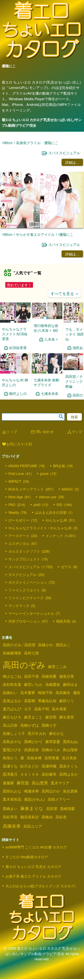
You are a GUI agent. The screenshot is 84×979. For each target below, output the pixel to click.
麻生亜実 (66, 769)
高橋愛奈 (52, 736)
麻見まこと (33, 769)
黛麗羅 (8, 835)
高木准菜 (59, 761)
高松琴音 (10, 869)
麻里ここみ (57, 719)
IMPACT (14, 534)
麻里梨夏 (52, 794)
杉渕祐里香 (18, 400)
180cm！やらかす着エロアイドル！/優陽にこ (37, 286)
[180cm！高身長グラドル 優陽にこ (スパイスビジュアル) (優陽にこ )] (42, 188)
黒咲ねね (70, 794)
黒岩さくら (68, 818)
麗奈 (76, 745)
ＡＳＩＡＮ (29, 826)
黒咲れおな (12, 843)
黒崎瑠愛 (67, 861)
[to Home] (42, 58)
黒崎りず (49, 777)
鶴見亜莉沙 (29, 869)
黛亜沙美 (66, 728)
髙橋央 (47, 869)
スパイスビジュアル (64, 205)
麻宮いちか (33, 736)
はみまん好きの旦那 (51, 565)
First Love (16, 526)
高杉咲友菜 (12, 736)
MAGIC (67, 542)
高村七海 (31, 705)
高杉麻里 (49, 826)
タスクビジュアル (22, 627)
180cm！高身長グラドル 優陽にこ (30, 195)
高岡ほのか (51, 843)
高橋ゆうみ (51, 802)
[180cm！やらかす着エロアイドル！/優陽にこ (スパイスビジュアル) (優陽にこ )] (42, 279)
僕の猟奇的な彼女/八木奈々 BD (46, 380)
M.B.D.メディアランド (26, 542)
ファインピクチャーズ (26, 650)
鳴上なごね (12, 728)
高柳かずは (29, 777)
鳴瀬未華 (31, 843)
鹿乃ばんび (12, 761)
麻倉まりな (31, 860)
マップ (74, 484)
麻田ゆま (70, 736)
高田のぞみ (24, 717)
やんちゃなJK (56, 573)
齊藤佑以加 (47, 753)
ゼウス (66, 619)
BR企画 (59, 518)
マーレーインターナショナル (31, 666)
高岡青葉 (51, 810)
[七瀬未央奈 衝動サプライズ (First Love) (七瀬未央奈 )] (47, 425)
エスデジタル (18, 596)
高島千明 (41, 761)
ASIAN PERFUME (22, 518)
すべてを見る (65, 346)
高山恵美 (40, 835)
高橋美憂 (49, 728)
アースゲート (18, 588)
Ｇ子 (27, 761)
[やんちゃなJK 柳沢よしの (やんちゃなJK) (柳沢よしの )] (15, 424)
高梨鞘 (29, 753)
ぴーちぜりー (18, 573)
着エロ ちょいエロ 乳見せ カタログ (33, 919)
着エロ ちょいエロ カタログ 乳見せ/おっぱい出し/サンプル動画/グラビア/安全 (41, 122)
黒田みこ (63, 697)
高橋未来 (12, 878)
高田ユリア (32, 878)
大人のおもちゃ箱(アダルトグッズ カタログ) (40, 938)
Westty (13, 565)
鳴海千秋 (45, 745)
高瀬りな (10, 818)
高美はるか (12, 753)
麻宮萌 (50, 769)
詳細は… (72, 214)
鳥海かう (10, 810)
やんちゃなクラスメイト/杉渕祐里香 (15, 386)
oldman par (47, 549)
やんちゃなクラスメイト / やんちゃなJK (40, 580)
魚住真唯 (70, 843)
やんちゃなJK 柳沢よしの (15, 435)
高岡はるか (68, 826)
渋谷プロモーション (24, 674)
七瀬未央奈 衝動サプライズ (46, 435)
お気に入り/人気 (17, 497)
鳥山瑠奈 (70, 802)
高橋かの (45, 697)
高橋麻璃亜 (12, 705)
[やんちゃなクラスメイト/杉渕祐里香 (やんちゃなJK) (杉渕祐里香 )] (15, 374)
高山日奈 (10, 777)
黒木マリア (60, 835)
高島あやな (12, 794)
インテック (54, 588)
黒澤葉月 (10, 826)
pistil (36, 557)
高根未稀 (34, 810)
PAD (11, 557)
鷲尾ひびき (12, 802)
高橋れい (10, 745)
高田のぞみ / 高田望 (19, 697)
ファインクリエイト (24, 643)
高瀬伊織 (49, 818)
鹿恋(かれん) (34, 851)
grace (44, 526)
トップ (9, 484)
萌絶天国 (63, 674)
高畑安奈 (31, 802)
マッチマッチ (18, 658)
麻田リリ (66, 753)
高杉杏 (61, 869)
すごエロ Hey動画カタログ (26, 909)
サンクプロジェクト (24, 611)
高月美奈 (69, 810)
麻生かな (56, 785)
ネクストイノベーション (27, 635)
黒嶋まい (10, 861)
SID (59, 557)
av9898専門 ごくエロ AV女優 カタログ (36, 899)
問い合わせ (42, 484)
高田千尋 (31, 728)
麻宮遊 (23, 835)
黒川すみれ (37, 785)
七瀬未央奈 (49, 446)
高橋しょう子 (14, 785)
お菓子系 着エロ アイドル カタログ (33, 929)
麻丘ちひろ (12, 769)
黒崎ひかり (33, 794)
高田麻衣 (62, 745)
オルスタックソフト (24, 604)
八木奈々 (51, 391)
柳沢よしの (18, 446)
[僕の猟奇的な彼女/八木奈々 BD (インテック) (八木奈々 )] (47, 370)
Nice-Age (15, 549)
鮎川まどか (29, 818)
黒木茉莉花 (12, 851)
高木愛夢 (27, 745)
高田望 (51, 861)
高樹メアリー (59, 851)
